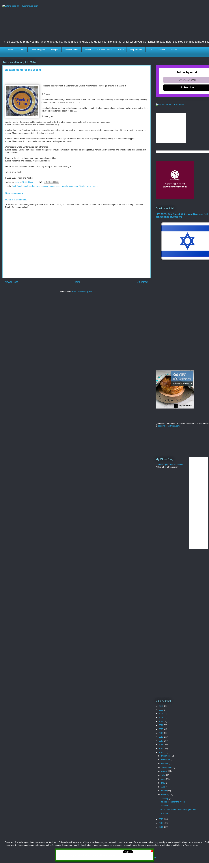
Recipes (54, 50)
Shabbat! (164, 813)
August (164, 771)
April (163, 787)
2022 (161, 721)
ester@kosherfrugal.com (169, 426)
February (165, 794)
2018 (161, 737)
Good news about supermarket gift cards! (178, 809)
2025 (161, 710)
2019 (161, 733)
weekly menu (92, 186)
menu (52, 186)
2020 (161, 729)
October (165, 763)
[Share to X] (51, 182)
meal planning (42, 186)
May (163, 783)
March (164, 791)
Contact (161, 50)
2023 (161, 717)
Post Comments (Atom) (82, 292)
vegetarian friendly (77, 186)
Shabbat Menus (71, 50)
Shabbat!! (164, 805)
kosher (32, 186)
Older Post (142, 282)
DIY (150, 50)
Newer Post (11, 282)
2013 (161, 819)
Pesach (88, 50)
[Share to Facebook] (54, 182)
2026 (161, 706)
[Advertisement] (58, 304)
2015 (161, 748)
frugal (19, 186)
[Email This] (45, 182)
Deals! (174, 50)
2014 (161, 752)
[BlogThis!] (48, 182)
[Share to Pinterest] (57, 182)
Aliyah (121, 50)
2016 (161, 745)
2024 (161, 714)
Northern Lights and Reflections (169, 465)
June (163, 779)
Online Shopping (38, 50)
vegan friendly (62, 186)
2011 (161, 827)
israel (25, 186)
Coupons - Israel (104, 50)
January (165, 798)
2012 (161, 823)
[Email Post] (40, 182)
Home (10, 50)
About (21, 50)
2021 (161, 725)
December (166, 756)
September (166, 767)
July (163, 775)
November (166, 760)
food (14, 186)
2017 (161, 741)
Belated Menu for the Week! (172, 802)
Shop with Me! (136, 50)
